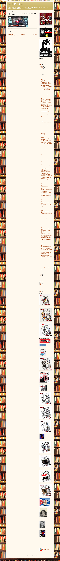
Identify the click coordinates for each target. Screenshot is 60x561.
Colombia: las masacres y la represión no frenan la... (46, 218)
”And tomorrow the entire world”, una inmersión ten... (45, 139)
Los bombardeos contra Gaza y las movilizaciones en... (45, 254)
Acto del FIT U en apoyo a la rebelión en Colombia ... (45, 241)
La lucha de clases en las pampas (44, 173)
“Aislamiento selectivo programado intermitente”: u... (45, 133)
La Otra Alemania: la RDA (44, 191)
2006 (41, 291)
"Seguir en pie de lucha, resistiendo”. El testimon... (45, 79)
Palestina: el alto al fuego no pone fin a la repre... (45, 125)
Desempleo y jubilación (43, 134)
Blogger (37, 555)
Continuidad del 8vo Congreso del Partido (46, 99)
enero (41, 274)
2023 (41, 63)
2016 (41, 280)
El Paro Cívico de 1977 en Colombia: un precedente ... (45, 258)
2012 (41, 284)
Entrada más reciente (10, 34)
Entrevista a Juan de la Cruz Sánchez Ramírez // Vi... (46, 195)
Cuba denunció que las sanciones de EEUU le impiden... (46, 101)
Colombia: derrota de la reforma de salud (45, 181)
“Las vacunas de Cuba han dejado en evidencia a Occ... (46, 114)
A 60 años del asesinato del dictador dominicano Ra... (46, 87)
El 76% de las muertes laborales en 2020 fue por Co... (46, 199)
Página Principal (23, 34)
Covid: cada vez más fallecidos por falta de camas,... (46, 141)
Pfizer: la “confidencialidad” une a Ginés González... (45, 89)
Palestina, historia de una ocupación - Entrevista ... (46, 232)
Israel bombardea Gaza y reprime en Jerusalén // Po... (46, 238)
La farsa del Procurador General (44, 194)
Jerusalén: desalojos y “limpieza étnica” (45, 225)
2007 (41, 290)
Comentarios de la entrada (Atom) (15, 35)
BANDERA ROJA (15, 4)
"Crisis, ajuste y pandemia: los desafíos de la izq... (46, 183)
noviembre (42, 67)
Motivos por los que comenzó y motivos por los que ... (46, 190)
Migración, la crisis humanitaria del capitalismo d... (46, 150)
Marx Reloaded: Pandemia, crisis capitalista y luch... (46, 128)
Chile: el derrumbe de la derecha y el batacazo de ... (46, 204)
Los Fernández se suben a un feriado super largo (46, 162)
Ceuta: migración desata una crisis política (46, 142)
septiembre (42, 69)
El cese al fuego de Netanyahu (44, 180)
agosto (42, 70)
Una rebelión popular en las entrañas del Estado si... (46, 224)
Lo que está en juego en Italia (44, 117)
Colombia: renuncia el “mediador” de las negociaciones (45, 148)
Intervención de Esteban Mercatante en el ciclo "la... (46, 269)
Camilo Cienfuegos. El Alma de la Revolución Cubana (46, 227)
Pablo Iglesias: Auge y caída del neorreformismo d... (46, 206)
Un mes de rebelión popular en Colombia (45, 82)
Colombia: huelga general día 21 (44, 186)
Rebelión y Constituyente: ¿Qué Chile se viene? (46, 105)
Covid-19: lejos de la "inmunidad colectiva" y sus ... (46, 264)
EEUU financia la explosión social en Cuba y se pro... (46, 212)
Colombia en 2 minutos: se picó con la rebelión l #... (46, 250)
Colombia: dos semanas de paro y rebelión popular (46, 222)
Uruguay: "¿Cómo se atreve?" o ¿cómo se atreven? (45, 111)
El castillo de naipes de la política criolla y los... (46, 252)
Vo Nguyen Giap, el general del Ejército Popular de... (45, 229)
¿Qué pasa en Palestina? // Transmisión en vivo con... (46, 176)
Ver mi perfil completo (46, 549)
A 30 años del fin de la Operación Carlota (45, 135)
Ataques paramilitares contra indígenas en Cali (46, 267)
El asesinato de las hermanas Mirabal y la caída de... (46, 81)
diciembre (42, 66)
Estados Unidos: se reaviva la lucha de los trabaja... (45, 107)
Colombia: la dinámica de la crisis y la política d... (46, 185)
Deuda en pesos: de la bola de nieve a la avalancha (45, 108)
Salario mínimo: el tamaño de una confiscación (46, 235)
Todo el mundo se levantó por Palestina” (45, 152)
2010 (41, 286)
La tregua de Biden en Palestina (44, 179)
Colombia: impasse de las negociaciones (45, 174)
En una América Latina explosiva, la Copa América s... (46, 75)
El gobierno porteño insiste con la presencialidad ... (46, 96)
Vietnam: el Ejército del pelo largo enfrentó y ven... (46, 208)
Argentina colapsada (43, 178)
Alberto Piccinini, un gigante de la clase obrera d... (46, 213)
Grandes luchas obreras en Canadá (45, 255)
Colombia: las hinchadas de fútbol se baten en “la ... (46, 161)
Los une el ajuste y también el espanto (45, 236)
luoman (31, 555)
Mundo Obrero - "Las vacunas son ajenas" (46, 248)
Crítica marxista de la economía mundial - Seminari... (46, 91)
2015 (41, 281)
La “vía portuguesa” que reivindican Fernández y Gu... (46, 256)
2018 (41, 277)
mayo (41, 74)
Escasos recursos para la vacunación (45, 104)
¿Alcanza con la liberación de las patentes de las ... (46, 266)
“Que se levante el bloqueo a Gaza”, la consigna (46, 151)
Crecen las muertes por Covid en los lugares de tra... (46, 77)
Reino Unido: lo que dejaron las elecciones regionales (46, 137)
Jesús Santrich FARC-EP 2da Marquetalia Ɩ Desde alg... (46, 234)
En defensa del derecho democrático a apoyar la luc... (46, 116)
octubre (42, 68)
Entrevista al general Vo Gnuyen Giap (45, 230)
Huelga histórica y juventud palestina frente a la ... (46, 167)
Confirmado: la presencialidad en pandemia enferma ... (46, 243)
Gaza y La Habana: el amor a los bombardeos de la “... (46, 143)
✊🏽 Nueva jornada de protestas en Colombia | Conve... (46, 239)
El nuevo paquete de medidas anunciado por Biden (46, 103)
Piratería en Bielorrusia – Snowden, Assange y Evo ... (46, 122)
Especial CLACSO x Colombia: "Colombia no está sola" (46, 210)
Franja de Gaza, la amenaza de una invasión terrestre (46, 215)
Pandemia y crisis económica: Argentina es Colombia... (46, 172)
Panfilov (45, 548)
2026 (41, 59)
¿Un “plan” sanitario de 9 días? (44, 170)
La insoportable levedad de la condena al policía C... (46, 98)
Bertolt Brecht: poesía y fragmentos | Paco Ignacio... (46, 247)
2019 (41, 276)
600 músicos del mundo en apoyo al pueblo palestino (46, 94)
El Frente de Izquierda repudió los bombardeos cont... (46, 201)
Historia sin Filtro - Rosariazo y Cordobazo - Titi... (46, 169)
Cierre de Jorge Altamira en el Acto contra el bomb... (46, 203)
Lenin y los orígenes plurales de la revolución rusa (46, 164)
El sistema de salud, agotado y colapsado (45, 110)
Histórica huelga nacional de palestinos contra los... (46, 188)
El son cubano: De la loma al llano (45, 261)
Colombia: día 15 (43, 251)
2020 (41, 275)
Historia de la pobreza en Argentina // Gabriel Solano (46, 131)
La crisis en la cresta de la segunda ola (45, 88)
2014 (41, 282)
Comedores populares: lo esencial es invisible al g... (46, 197)
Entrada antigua (35, 34)
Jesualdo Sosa (42, 155)
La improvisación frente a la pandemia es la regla (46, 159)
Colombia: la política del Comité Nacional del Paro (46, 193)
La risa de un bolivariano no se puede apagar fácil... (46, 154)
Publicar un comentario (11, 32)
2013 (41, 283)
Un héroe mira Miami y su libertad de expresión (46, 177)
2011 (41, 285)
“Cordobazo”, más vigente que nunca (45, 85)
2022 (41, 64)
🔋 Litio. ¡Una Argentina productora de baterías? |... (45, 145)
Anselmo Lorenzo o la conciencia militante (46, 165)
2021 (41, 65)
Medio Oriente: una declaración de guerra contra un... (46, 245)
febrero (42, 273)
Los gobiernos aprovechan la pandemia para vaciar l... (46, 84)
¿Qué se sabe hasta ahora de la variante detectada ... (46, 260)
